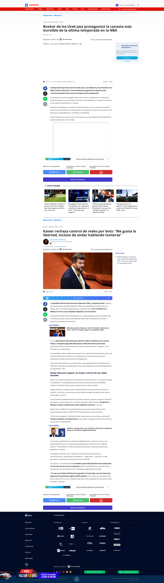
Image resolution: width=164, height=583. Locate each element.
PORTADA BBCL (29, 9)
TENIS (67, 9)
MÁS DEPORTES (105, 9)
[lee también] (58, 331)
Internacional (30, 528)
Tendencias (29, 546)
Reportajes (29, 558)
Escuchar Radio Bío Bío (128, 9)
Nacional (28, 522)
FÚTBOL (40, 9)
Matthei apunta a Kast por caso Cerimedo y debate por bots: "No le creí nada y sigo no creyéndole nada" (88, 329)
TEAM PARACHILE (93, 9)
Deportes (28, 540)
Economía (28, 534)
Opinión (28, 552)
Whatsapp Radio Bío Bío (130, 572)
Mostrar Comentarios (78, 179)
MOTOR (75, 9)
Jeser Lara (49, 35)
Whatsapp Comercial (96, 572)
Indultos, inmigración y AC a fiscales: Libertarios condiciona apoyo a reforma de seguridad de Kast (89, 429)
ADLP (82, 9)
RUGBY (60, 9)
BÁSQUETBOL (50, 9)
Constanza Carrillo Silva (58, 240)
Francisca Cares (61, 246)
